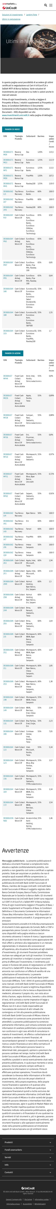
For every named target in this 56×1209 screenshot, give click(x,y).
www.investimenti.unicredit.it (15, 115)
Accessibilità (27, 1204)
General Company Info (14, 1199)
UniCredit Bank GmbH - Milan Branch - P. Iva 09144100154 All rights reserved (31, 1193)
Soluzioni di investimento (12, 15)
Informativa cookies (42, 1199)
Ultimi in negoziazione (11, 19)
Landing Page (31, 15)
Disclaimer (28, 1199)
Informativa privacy (13, 1204)
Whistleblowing (40, 1204)
